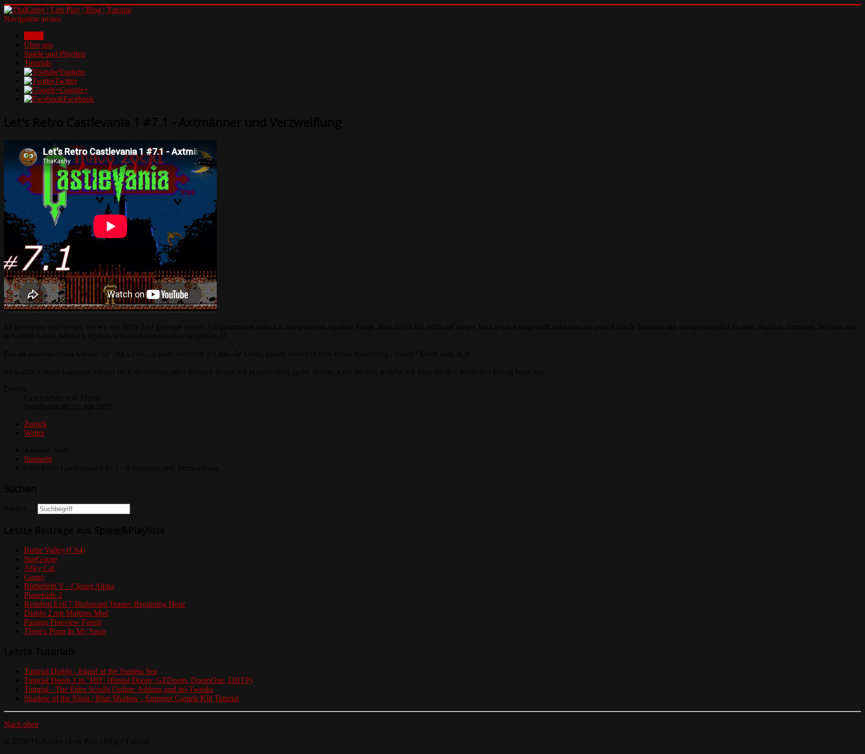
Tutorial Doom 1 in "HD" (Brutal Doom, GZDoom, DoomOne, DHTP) (138, 680)
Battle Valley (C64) (54, 550)
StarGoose (40, 559)
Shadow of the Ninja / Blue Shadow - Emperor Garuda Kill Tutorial (131, 698)
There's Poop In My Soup (65, 631)
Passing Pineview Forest (62, 622)
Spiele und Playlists (55, 54)
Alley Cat (39, 568)
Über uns (38, 45)
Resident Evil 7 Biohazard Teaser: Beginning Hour (104, 604)
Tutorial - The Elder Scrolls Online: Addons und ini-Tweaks (118, 689)
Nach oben (21, 724)
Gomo (34, 577)
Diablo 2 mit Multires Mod (66, 613)
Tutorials (38, 63)
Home (34, 36)
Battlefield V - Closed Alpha (69, 586)
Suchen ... (20, 508)
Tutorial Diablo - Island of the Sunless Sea (90, 671)
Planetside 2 (43, 595)
